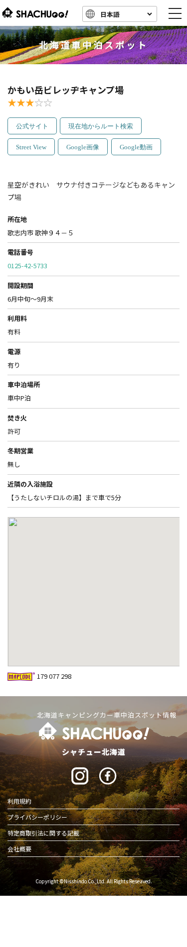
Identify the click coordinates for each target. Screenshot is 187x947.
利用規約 (19, 801)
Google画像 (82, 147)
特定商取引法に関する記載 (43, 833)
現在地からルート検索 (100, 126)
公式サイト (32, 126)
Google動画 (136, 147)
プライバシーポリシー (37, 817)
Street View (31, 147)
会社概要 (19, 848)
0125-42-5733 (27, 265)
